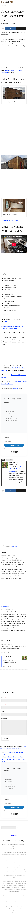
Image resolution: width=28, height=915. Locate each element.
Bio (4, 459)
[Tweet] (21, 28)
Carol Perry (5, 606)
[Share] (10, 28)
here (15, 912)
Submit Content (14, 848)
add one (14, 546)
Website (3, 712)
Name (3, 698)
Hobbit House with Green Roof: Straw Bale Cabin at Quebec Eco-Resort (12, 759)
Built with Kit (14, 452)
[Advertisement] (14, 137)
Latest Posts (10, 459)
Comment (4, 718)
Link (8, 582)
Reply (3, 582)
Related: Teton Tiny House (9, 220)
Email (3, 705)
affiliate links (15, 388)
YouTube (6, 321)
